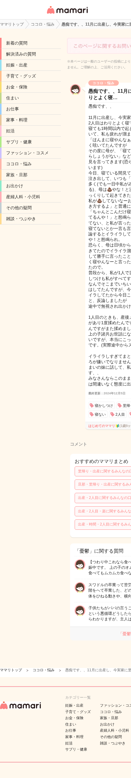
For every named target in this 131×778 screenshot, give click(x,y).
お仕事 (12, 108)
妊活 (10, 130)
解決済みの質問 (21, 54)
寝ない (100, 414)
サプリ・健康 (19, 141)
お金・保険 (16, 86)
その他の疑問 (19, 207)
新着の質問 (16, 43)
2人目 (120, 414)
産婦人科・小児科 (23, 196)
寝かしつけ (104, 405)
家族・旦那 (16, 174)
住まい (12, 97)
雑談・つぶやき (21, 218)
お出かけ (14, 185)
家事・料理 (16, 119)
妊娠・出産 (16, 65)
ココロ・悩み (19, 163)
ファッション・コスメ (27, 152)
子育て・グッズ (21, 75)
